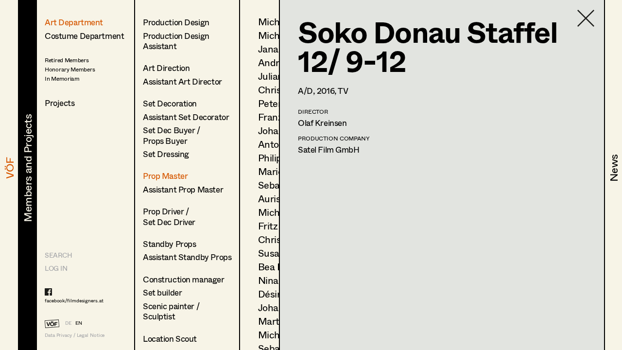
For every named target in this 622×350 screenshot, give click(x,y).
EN (78, 323)
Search (58, 255)
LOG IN (56, 268)
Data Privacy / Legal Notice (74, 335)
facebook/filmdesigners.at (74, 300)
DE (68, 323)
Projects (60, 102)
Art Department (74, 22)
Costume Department (84, 35)
